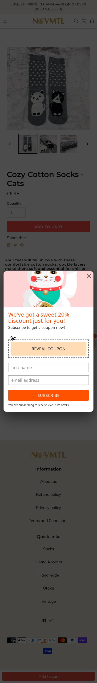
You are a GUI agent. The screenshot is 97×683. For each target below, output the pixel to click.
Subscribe (49, 395)
